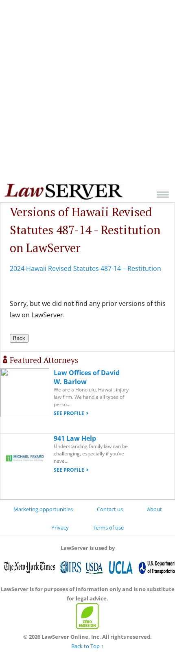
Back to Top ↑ (87, 646)
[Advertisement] (87, 91)
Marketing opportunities (43, 509)
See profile (69, 413)
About (154, 509)
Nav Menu (163, 194)
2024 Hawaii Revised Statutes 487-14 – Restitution (85, 268)
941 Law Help (75, 438)
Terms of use (108, 527)
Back (19, 338)
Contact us (110, 509)
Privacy (60, 527)
